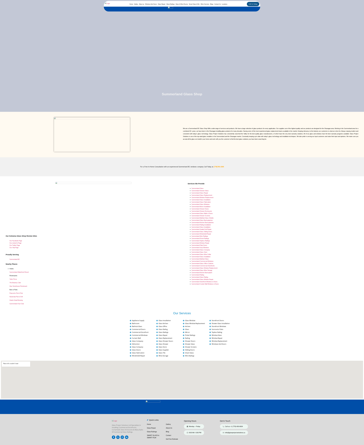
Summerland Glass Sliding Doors (201, 231)
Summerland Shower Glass (200, 190)
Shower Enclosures (205, 211)
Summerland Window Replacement (202, 197)
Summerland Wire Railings (199, 236)
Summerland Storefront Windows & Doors (204, 281)
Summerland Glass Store (199, 252)
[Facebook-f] (113, 437)
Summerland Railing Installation (201, 225)
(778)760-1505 (219, 167)
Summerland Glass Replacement (201, 195)
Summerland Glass (197, 188)
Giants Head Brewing (16, 300)
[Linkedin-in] (126, 437)
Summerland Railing (197, 275)
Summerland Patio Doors (199, 245)
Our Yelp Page (13, 247)
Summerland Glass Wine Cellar (201, 254)
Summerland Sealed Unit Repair (201, 229)
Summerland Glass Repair (199, 193)
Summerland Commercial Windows (202, 261)
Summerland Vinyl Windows (200, 247)
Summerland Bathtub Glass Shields (202, 218)
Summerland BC (14, 259)
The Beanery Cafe (15, 282)
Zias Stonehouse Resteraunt (18, 286)
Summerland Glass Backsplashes (202, 220)
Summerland (195, 211)
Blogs (211, 4)
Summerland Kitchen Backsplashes (202, 222)
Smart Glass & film (194, 4)
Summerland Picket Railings (200, 238)
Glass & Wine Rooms (182, 4)
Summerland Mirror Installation (200, 206)
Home (131, 4)
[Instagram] (122, 437)
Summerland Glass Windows (200, 204)
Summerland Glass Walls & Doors (202, 213)
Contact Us (217, 4)
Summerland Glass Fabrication (201, 202)
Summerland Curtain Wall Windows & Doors (205, 284)
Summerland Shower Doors (200, 209)
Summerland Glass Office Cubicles (202, 263)
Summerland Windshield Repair (201, 234)
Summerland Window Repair (200, 243)
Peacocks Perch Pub (16, 293)
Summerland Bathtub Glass (200, 259)
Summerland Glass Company (200, 250)
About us (141, 4)
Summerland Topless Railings (200, 241)
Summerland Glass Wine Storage (201, 270)
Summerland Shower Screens (200, 215)
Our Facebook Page (15, 241)
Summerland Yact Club (16, 303)
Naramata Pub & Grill (16, 296)
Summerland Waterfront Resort (19, 272)
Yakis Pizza (13, 279)
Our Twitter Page (14, 245)
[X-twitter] (118, 437)
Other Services (205, 4)
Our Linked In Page (15, 243)
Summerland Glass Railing (199, 277)
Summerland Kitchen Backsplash (201, 272)
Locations (224, 4)
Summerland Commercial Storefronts (203, 266)
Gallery (136, 4)
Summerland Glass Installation (200, 200)
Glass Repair (161, 4)
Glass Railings (170, 4)
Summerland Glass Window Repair (202, 279)
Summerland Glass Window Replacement (204, 268)
